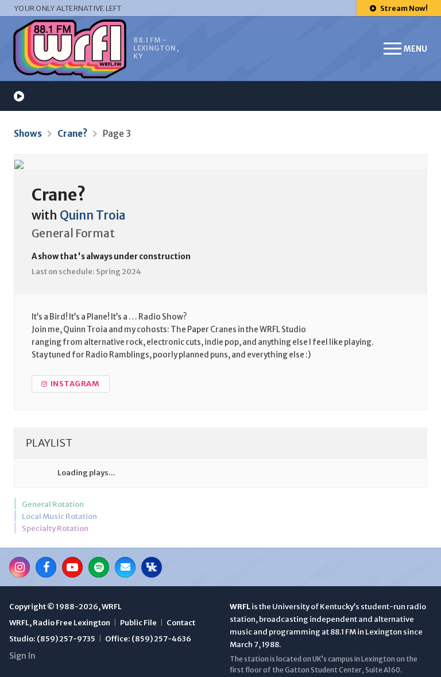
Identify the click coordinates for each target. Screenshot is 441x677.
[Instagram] (19, 567)
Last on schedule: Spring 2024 (86, 271)
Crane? (72, 133)
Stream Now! (403, 8)
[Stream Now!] (19, 96)
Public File (138, 623)
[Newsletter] (125, 567)
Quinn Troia (93, 215)
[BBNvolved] (151, 567)
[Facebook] (46, 567)
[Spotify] (98, 567)
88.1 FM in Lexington (366, 632)
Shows (28, 133)
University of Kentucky (313, 606)
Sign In (22, 656)
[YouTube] (72, 567)
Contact (181, 623)
